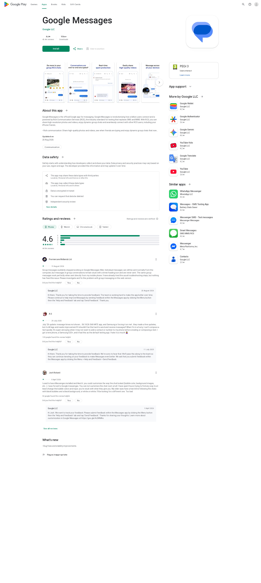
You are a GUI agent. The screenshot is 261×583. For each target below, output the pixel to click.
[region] (96, 38)
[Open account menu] (256, 4)
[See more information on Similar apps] (189, 184)
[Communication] (52, 147)
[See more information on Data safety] (62, 157)
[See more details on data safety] (51, 207)
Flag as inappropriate (54, 454)
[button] (53, 82)
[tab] (34, 4)
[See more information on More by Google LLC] (202, 96)
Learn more (185, 75)
